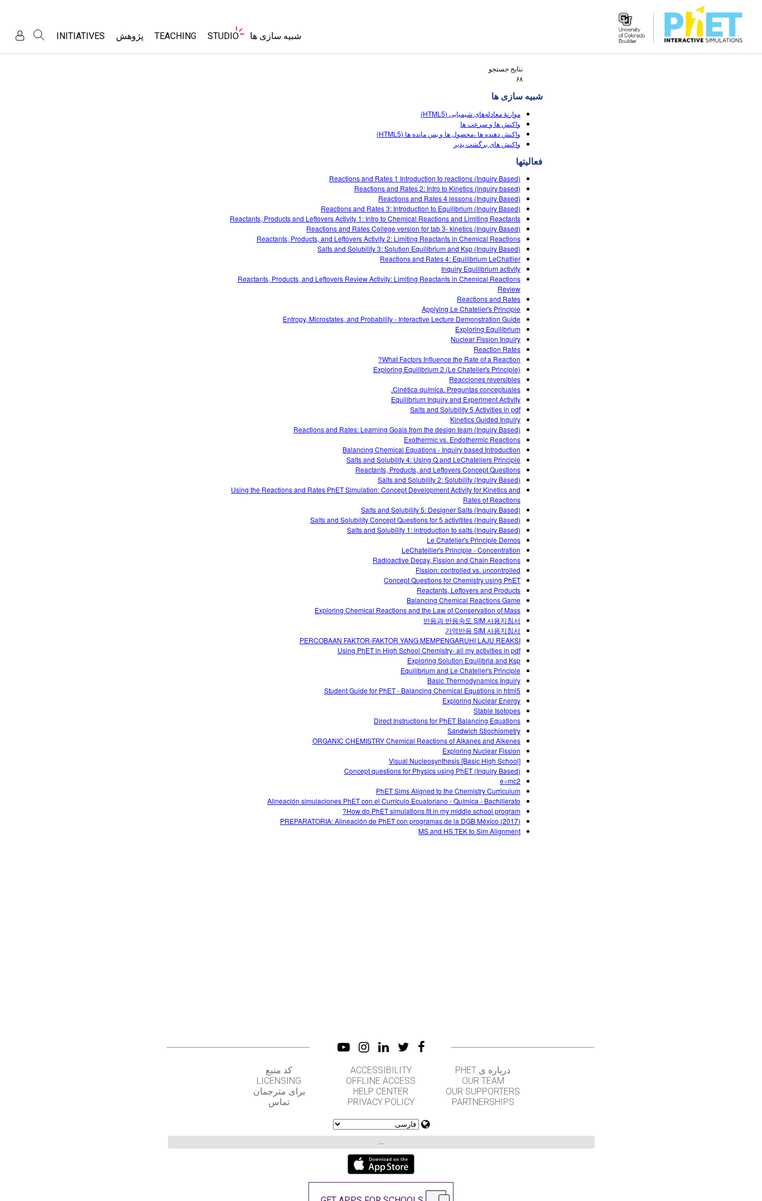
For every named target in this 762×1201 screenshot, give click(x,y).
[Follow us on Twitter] (403, 1047)
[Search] (39, 35)
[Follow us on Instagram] (364, 1047)
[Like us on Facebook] (421, 1047)
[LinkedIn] (383, 1047)
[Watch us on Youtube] (343, 1047)
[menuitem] (275, 39)
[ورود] (19, 35)
